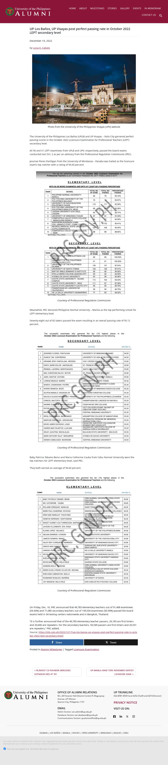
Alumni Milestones (51, 649)
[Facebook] (114, 716)
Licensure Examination (86, 649)
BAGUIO (117, 733)
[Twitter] (127, 716)
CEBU (125, 733)
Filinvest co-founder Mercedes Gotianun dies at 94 (52, 672)
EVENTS (137, 8)
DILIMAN (44, 733)
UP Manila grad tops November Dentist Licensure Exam (112, 672)
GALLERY (125, 8)
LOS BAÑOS (55, 733)
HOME (72, 8)
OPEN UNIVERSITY (90, 733)
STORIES (112, 8)
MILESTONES (97, 8)
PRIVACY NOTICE (125, 702)
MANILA (66, 733)
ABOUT (83, 8)
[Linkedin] (120, 716)
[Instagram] (133, 716)
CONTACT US (149, 14)
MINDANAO (106, 733)
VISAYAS (76, 733)
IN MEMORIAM (153, 8)
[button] (160, 15)
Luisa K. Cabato (41, 47)
